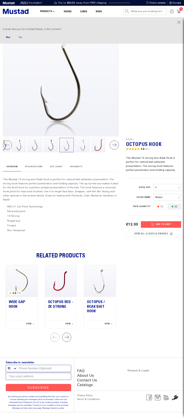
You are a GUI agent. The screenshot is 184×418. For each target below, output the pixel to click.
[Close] (92, 22)
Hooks (68, 11)
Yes (8, 37)
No (20, 37)
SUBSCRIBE (38, 387)
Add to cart (163, 224)
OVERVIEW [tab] (12, 167)
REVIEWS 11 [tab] (76, 167)
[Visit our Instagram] (157, 397)
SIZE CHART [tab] (56, 167)
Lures (83, 11)
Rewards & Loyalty (138, 370)
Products (46, 11)
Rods (99, 11)
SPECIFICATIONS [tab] (34, 167)
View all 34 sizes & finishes (151, 233)
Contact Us (87, 380)
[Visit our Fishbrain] (175, 397)
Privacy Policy (85, 395)
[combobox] (167, 187)
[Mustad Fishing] (10, 3)
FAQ (81, 371)
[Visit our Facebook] (149, 397)
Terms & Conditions (88, 399)
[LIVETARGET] (31, 3)
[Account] (172, 11)
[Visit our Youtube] (166, 397)
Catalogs (85, 385)
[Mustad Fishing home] (16, 11)
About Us (85, 376)
